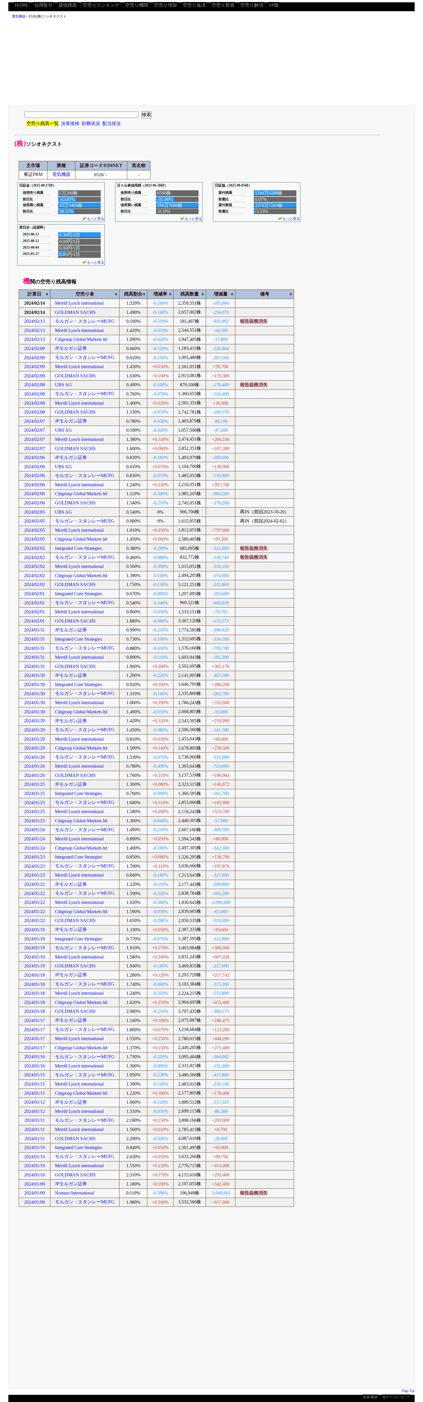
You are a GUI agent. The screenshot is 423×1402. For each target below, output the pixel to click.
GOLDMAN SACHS (75, 312)
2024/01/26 (34, 757)
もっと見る (95, 219)
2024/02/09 (34, 348)
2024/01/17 (34, 1020)
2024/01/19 (34, 929)
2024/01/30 (34, 675)
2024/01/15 (34, 1074)
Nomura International (74, 1192)
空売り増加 (165, 5)
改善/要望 (370, 1397)
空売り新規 (223, 5)
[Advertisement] (211, 63)
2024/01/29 (34, 720)
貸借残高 (67, 5)
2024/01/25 (34, 784)
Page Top (408, 1391)
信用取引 (43, 5)
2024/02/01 (34, 593)
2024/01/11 (34, 1120)
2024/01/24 (34, 829)
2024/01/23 (34, 856)
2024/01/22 (34, 884)
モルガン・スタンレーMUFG (85, 321)
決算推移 (70, 123)
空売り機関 (136, 5)
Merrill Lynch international (79, 303)
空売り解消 (251, 5)
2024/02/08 (34, 384)
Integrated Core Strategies (78, 548)
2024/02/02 (34, 548)
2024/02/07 (34, 421)
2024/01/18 (34, 975)
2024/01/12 (34, 1102)
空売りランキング (101, 5)
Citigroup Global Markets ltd (81, 339)
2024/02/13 (34, 321)
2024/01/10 (34, 1147)
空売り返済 (194, 5)
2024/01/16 (34, 1056)
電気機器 (19, 16)
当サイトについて (396, 1397)
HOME (21, 5)
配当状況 (111, 123)
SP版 (274, 5)
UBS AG (63, 384)
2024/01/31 (34, 629)
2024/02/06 (34, 457)
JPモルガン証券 (71, 348)
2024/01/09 (34, 1184)
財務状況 (91, 123)
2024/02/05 (34, 512)
